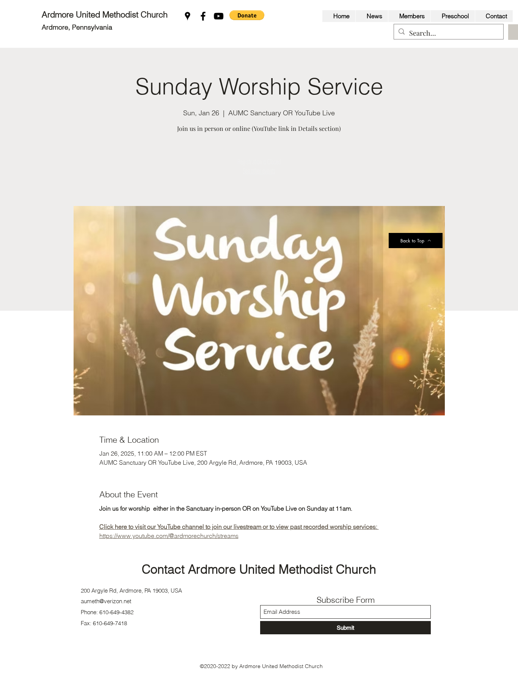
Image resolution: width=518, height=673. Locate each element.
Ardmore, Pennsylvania (77, 27)
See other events (259, 170)
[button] (246, 15)
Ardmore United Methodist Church (106, 14)
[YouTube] (218, 16)
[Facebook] (203, 16)
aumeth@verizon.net (106, 601)
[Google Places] (187, 16)
